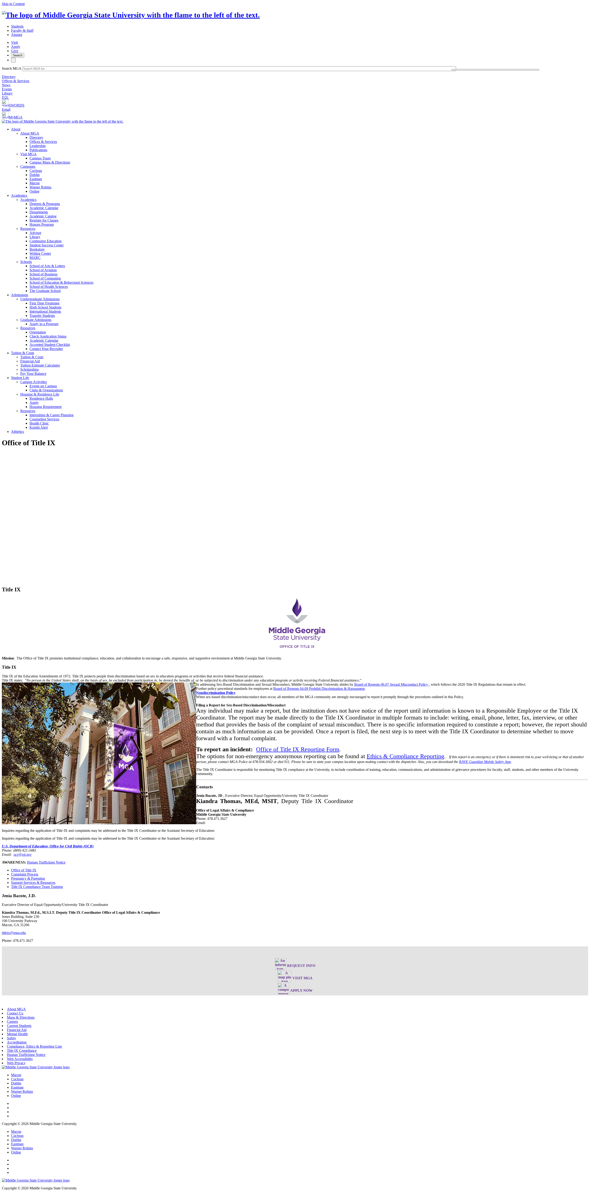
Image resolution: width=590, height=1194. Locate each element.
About (15, 129)
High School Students (45, 307)
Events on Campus (43, 386)
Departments (39, 212)
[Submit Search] (495, 69)
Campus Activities (33, 382)
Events (7, 89)
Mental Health (17, 1034)
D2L (5, 97)
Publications (38, 150)
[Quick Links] (13, 60)
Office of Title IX (23, 870)
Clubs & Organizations (46, 390)
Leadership (38, 146)
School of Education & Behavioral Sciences (61, 282)
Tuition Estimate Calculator (40, 365)
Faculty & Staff (22, 30)
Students (17, 26)
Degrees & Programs (45, 204)
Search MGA (11, 68)
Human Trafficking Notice (46, 862)
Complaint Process (24, 874)
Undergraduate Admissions (40, 299)
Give (14, 51)
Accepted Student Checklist (50, 345)
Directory (9, 77)
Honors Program (42, 224)
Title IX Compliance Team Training (37, 887)
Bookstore (37, 249)
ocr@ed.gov (23, 854)
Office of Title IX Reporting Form (297, 749)
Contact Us (15, 1013)
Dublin (35, 175)
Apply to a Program (44, 324)
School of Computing (45, 278)
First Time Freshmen (44, 303)
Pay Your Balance (33, 374)
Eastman (36, 179)
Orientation (38, 332)
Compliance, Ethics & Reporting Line (34, 1046)
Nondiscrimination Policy (216, 693)
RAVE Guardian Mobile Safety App (485, 762)
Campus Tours (40, 158)
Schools (26, 262)
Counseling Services (44, 419)
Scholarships (29, 369)
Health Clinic (39, 423)
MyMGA (16, 117)
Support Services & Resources (33, 883)
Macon (35, 183)
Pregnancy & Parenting (28, 878)
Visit (14, 42)
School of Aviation (43, 270)
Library (7, 93)
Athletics (17, 432)
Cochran (36, 171)
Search (17, 55)
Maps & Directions (21, 1017)
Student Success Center (47, 245)
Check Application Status (48, 336)
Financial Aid (30, 361)
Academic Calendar (44, 208)
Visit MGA (28, 154)
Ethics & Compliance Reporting (405, 756)
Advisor (35, 233)
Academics (19, 195)
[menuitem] (299, 160)
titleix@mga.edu (14, 933)
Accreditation (17, 1042)
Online (34, 191)
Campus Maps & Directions (50, 162)
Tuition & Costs (22, 353)
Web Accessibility (20, 1059)
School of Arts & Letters (47, 266)
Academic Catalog (43, 216)
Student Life (20, 378)
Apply (15, 47)
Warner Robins (40, 187)
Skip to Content (13, 4)
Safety (11, 1038)
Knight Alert (39, 427)
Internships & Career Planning (52, 415)
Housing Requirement (46, 407)
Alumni (16, 35)
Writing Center (40, 253)
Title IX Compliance (22, 1050)
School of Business (43, 274)
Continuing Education (46, 241)
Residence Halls (41, 398)
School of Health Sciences (49, 287)
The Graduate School (45, 291)
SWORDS (16, 105)
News (6, 85)
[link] (36, 1067)
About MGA (29, 133)
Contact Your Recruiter (46, 349)
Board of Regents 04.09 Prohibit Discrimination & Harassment (319, 689)
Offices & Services (15, 81)
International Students (45, 311)
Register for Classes (44, 220)
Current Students (19, 1026)
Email (6, 109)
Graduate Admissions (35, 320)
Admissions (19, 295)
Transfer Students (42, 316)
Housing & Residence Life (39, 394)
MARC (35, 258)
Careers (12, 1021)
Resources (27, 229)
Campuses (27, 166)
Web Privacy (16, 1063)
